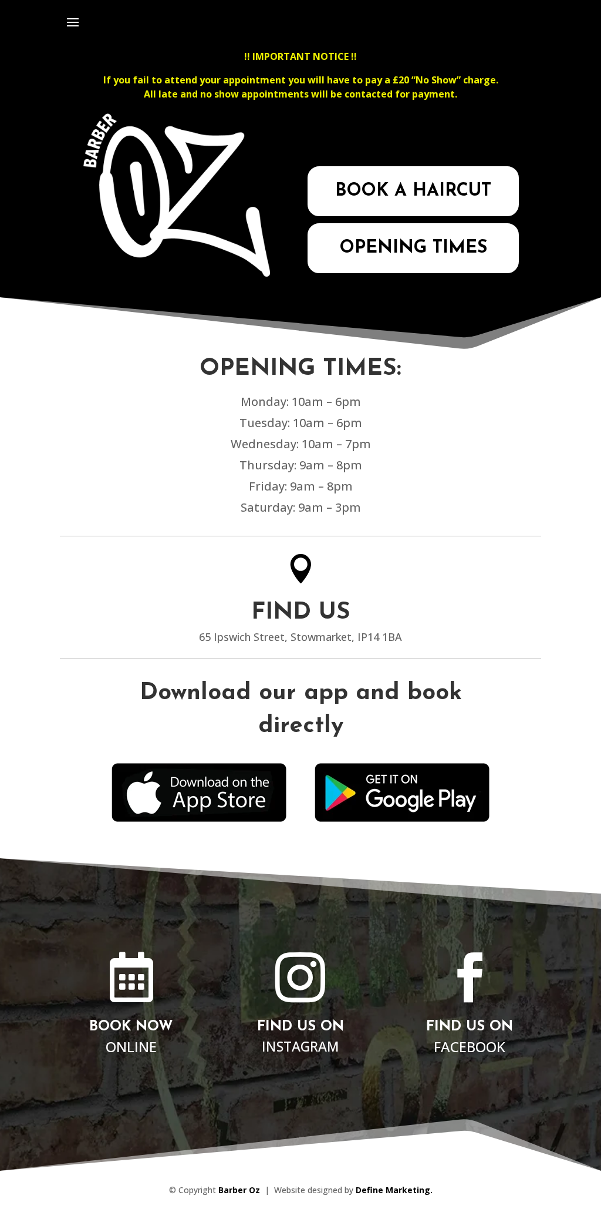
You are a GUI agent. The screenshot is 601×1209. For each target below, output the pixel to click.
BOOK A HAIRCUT (413, 191)
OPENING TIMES (413, 248)
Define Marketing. (394, 1189)
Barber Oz (239, 1189)
